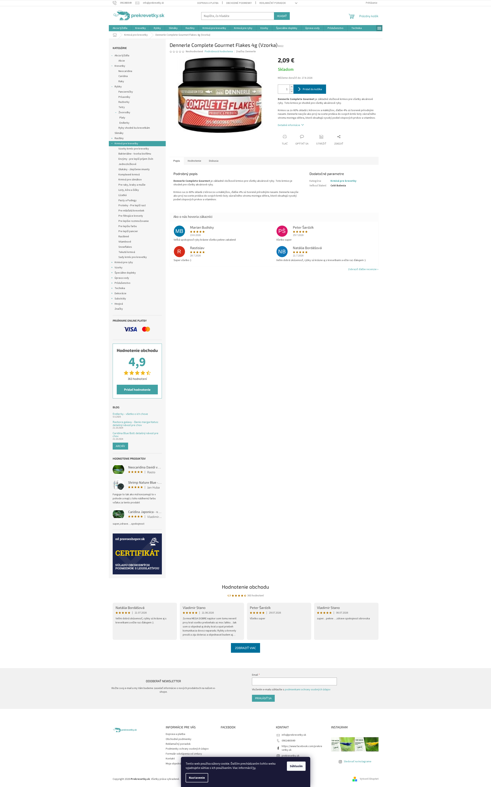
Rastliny (119, 138)
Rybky (118, 87)
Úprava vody (122, 278)
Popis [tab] (176, 161)
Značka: (246, 51)
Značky (119, 309)
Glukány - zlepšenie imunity (134, 169)
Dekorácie (120, 293)
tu (254, 768)
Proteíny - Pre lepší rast (132, 205)
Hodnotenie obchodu (245, 587)
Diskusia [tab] (213, 161)
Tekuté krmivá (126, 252)
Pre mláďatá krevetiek (131, 211)
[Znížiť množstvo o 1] (291, 91)
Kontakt (170, 759)
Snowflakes (125, 247)
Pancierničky (125, 92)
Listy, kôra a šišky (128, 190)
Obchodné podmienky (239, 3)
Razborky (123, 102)
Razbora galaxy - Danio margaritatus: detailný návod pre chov (135, 423)
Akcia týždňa (122, 55)
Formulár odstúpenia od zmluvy (184, 754)
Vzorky (119, 268)
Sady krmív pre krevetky (132, 257)
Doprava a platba (207, 3)
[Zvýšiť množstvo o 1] (291, 87)
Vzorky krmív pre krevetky (133, 149)
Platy (122, 118)
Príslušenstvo (122, 283)
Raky (121, 81)
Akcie (121, 61)
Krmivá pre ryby (124, 262)
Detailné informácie (289, 125)
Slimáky (119, 133)
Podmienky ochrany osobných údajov (187, 749)
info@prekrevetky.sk (294, 735)
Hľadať (282, 16)
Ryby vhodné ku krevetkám (134, 128)
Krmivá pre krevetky (126, 143)
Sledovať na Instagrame (357, 761)
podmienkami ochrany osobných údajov (307, 689)
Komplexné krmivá (129, 175)
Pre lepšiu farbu (127, 226)
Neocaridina (125, 71)
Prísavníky (124, 97)
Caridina (123, 76)
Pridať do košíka (312, 89)
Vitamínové (124, 242)
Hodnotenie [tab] (194, 161)
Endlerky (124, 123)
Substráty (120, 299)
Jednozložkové (127, 164)
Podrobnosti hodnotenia (219, 51)
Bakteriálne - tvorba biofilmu (134, 154)
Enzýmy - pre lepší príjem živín (135, 159)
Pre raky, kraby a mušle (131, 185)
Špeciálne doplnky (125, 273)
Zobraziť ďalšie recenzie (362, 269)
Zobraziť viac (245, 648)
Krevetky (120, 66)
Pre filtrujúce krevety (130, 216)
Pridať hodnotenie (137, 389)
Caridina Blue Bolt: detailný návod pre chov (135, 435)
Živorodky (124, 112)
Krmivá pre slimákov (130, 180)
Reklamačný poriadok (272, 3)
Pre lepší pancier (128, 231)
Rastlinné (123, 236)
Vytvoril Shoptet (369, 779)
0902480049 (288, 741)
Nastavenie (197, 778)
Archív (120, 446)
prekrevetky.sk (290, 756)
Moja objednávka (175, 764)
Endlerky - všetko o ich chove (130, 413)
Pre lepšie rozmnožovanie (133, 221)
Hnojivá (119, 304)
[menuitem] (120, 28)
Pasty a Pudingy (127, 200)
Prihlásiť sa (263, 698)
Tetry (121, 107)
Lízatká (122, 195)
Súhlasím (296, 766)
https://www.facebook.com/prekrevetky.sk (302, 748)
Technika (120, 288)
